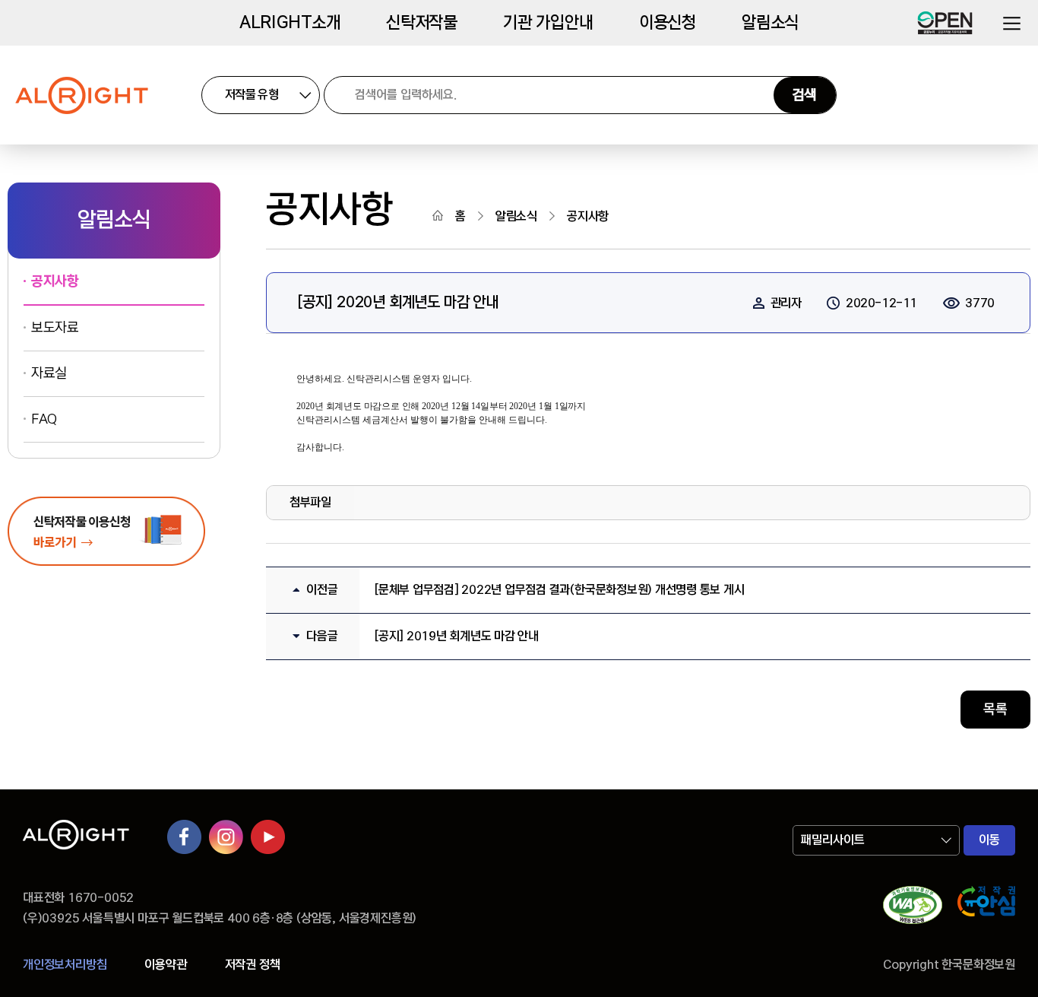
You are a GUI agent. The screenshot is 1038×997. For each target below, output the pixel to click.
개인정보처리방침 (64, 964)
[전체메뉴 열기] (1011, 23)
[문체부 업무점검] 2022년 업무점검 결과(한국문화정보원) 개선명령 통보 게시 (559, 589)
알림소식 (770, 23)
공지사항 (54, 281)
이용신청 (667, 23)
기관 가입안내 (548, 23)
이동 (989, 839)
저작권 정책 (252, 964)
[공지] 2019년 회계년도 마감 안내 (457, 636)
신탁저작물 (421, 23)
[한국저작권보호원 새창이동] (986, 908)
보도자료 (54, 327)
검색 (805, 95)
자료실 (49, 373)
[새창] (912, 908)
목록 (995, 709)
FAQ (44, 419)
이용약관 (165, 964)
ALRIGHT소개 (289, 23)
